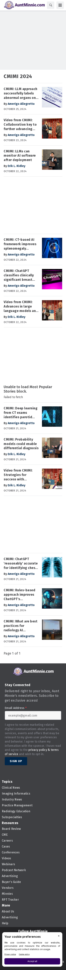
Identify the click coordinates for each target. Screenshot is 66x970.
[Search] (50, 5)
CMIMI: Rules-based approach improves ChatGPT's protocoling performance (19, 594)
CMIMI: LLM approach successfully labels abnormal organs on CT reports (20, 93)
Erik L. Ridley (16, 166)
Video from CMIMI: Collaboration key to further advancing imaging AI (20, 124)
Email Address (16, 708)
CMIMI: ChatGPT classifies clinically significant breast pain (19, 275)
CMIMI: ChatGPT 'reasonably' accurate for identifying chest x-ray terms (21, 563)
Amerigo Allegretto (21, 104)
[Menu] (60, 5)
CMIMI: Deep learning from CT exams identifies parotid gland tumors (20, 413)
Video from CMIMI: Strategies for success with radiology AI (18, 475)
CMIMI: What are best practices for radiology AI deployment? (20, 626)
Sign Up (16, 761)
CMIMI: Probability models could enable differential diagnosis (21, 443)
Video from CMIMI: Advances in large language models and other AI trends (21, 306)
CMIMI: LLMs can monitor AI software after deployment (20, 155)
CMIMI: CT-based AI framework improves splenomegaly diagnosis (20, 244)
